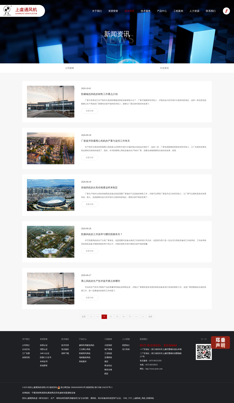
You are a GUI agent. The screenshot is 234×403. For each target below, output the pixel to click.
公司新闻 (69, 68)
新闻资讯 (129, 11)
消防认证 (44, 349)
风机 (39, 387)
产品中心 (162, 11)
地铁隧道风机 (84, 357)
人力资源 (194, 11)
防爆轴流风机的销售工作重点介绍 (99, 94)
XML (125, 398)
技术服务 (146, 11)
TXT (130, 398)
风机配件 (83, 361)
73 (117, 317)
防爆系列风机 (84, 353)
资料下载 (65, 353)
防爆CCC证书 (45, 357)
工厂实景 (26, 353)
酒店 (106, 361)
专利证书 (44, 361)
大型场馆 (108, 345)
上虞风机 (137, 398)
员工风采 (126, 349)
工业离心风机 (84, 349)
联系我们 (211, 11)
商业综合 (108, 366)
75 (130, 317)
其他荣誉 (44, 366)
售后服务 (65, 349)
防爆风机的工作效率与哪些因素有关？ (102, 234)
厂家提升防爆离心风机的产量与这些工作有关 (105, 140)
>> (136, 317)
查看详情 (89, 111)
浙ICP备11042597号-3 (103, 387)
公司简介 (26, 345)
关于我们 (97, 11)
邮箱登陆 (90, 387)
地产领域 (108, 349)
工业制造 (108, 353)
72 (111, 317)
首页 (84, 317)
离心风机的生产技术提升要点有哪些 (100, 281)
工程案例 (178, 11)
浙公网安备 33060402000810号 (73, 387)
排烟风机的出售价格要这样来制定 (99, 187)
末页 (150, 317)
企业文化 (26, 349)
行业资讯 (164, 68)
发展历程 (26, 357)
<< (91, 317)
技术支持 (65, 345)
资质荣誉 (113, 11)
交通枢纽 (108, 357)
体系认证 (44, 345)
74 (123, 317)
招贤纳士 (126, 345)
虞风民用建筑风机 (86, 345)
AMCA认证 (44, 353)
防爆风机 (150, 398)
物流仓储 (108, 370)
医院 (106, 374)
